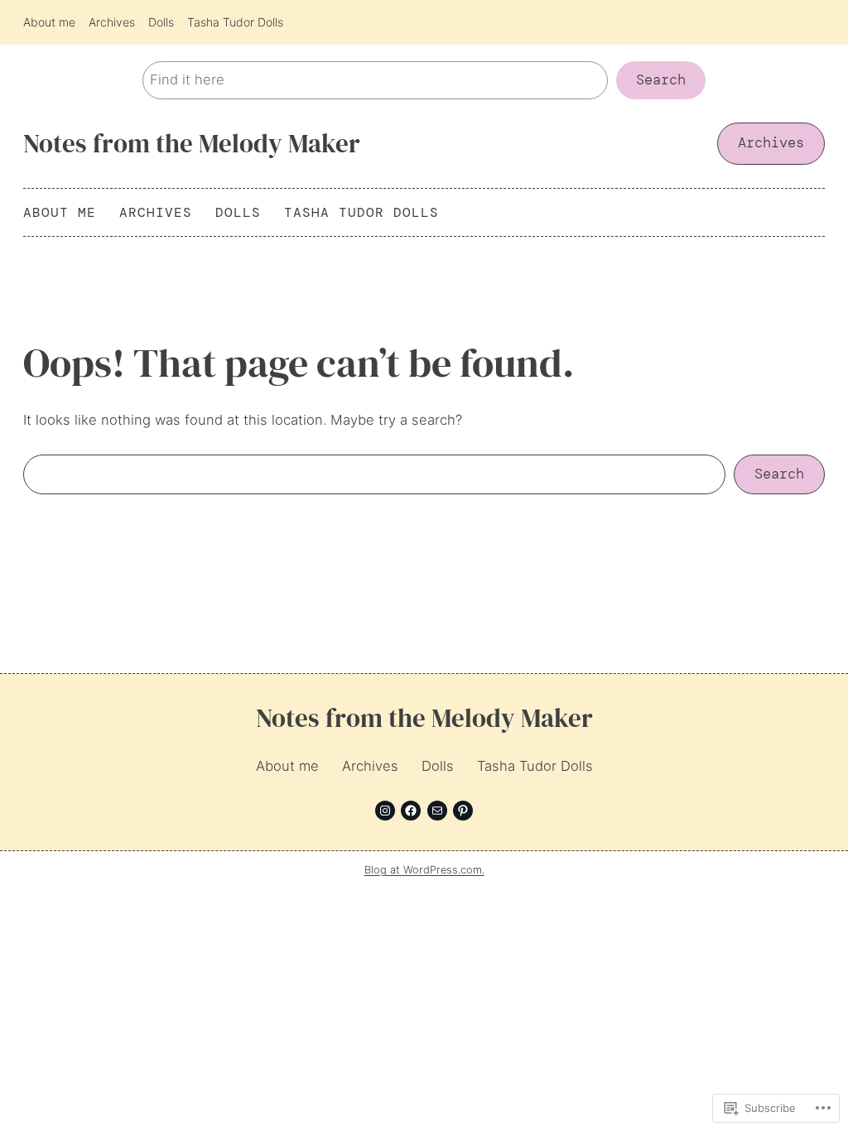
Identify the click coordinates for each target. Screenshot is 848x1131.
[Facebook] (411, 811)
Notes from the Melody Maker (191, 143)
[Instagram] (385, 811)
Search (661, 80)
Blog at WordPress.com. (424, 870)
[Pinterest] (463, 811)
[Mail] (437, 811)
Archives (771, 143)
